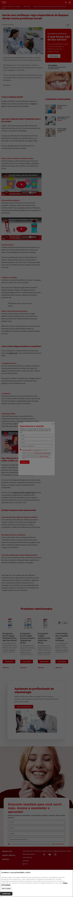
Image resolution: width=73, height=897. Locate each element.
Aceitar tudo (6, 893)
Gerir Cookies (6, 888)
